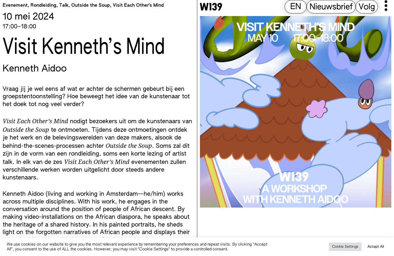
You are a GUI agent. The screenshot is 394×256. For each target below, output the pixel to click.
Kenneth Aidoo (35, 69)
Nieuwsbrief (331, 7)
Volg (367, 7)
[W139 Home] (211, 7)
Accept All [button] (375, 247)
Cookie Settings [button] (345, 247)
